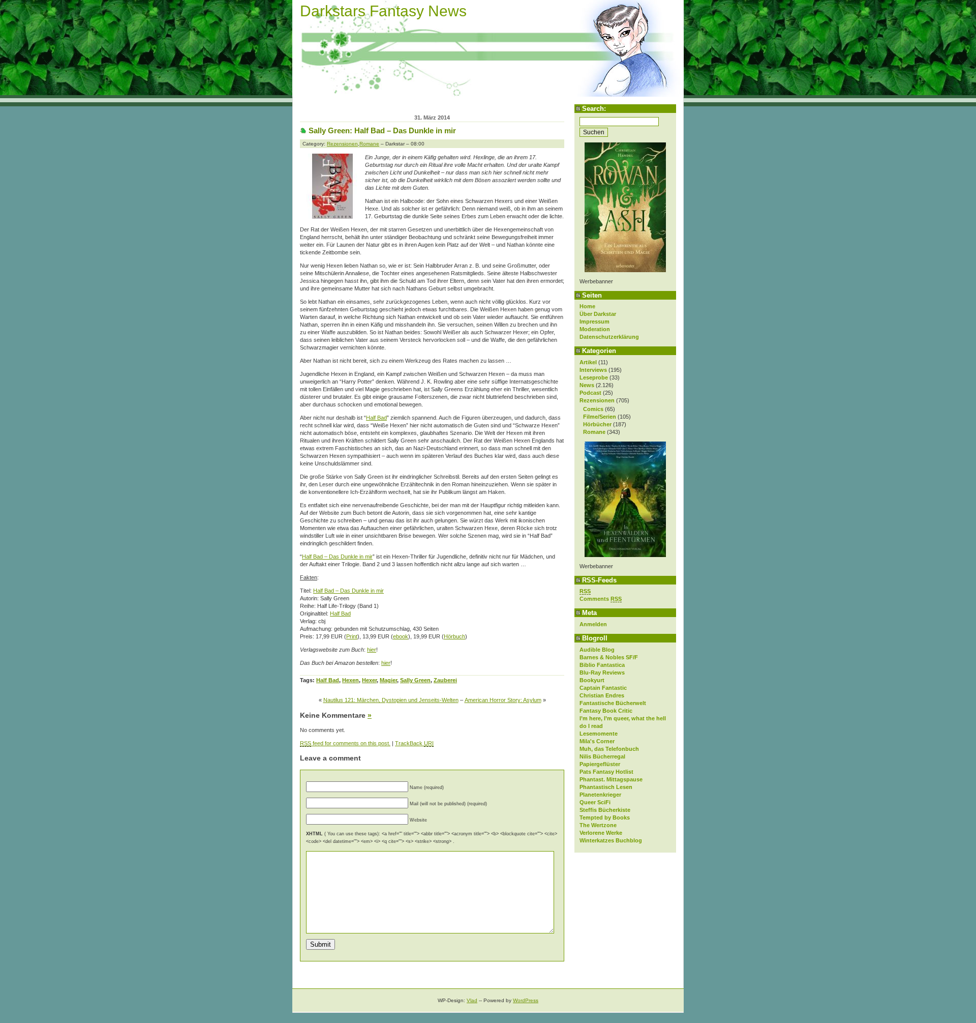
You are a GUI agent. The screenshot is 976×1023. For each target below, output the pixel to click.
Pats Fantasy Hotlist (606, 772)
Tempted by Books (605, 817)
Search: (594, 108)
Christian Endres (602, 695)
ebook (400, 636)
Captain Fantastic (603, 688)
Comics (593, 409)
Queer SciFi (595, 802)
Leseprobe (594, 377)
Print (351, 636)
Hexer (369, 680)
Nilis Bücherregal (602, 756)
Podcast (590, 393)
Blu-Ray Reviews (602, 672)
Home (587, 306)
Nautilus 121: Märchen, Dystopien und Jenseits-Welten (391, 700)
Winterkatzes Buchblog (611, 840)
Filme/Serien (599, 417)
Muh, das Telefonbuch (609, 749)
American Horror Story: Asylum (503, 700)
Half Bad (376, 418)
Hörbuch (454, 636)
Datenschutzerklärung (609, 337)
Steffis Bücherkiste (605, 810)
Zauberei (445, 680)
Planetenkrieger (600, 795)
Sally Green (415, 680)
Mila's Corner (597, 741)
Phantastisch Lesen (606, 787)
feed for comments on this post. (345, 743)
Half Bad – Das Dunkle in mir (337, 556)
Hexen (350, 680)
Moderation (595, 329)
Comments (601, 599)
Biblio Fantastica (602, 665)
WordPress (525, 1000)
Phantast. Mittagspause (611, 779)
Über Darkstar (598, 314)
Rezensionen (597, 400)
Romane (594, 432)
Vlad (472, 1000)
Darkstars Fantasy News (383, 11)
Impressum (594, 321)
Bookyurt (592, 680)
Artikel (588, 362)
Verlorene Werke (601, 833)
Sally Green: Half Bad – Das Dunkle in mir (382, 130)
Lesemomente (599, 733)
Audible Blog (597, 650)
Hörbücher (597, 424)
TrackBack (414, 743)
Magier (388, 680)
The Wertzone (598, 825)
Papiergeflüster (600, 764)
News (587, 385)
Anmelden (593, 624)
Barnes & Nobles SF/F (609, 657)
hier (371, 650)
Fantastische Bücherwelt (613, 703)
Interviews (593, 370)
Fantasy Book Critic (606, 711)
